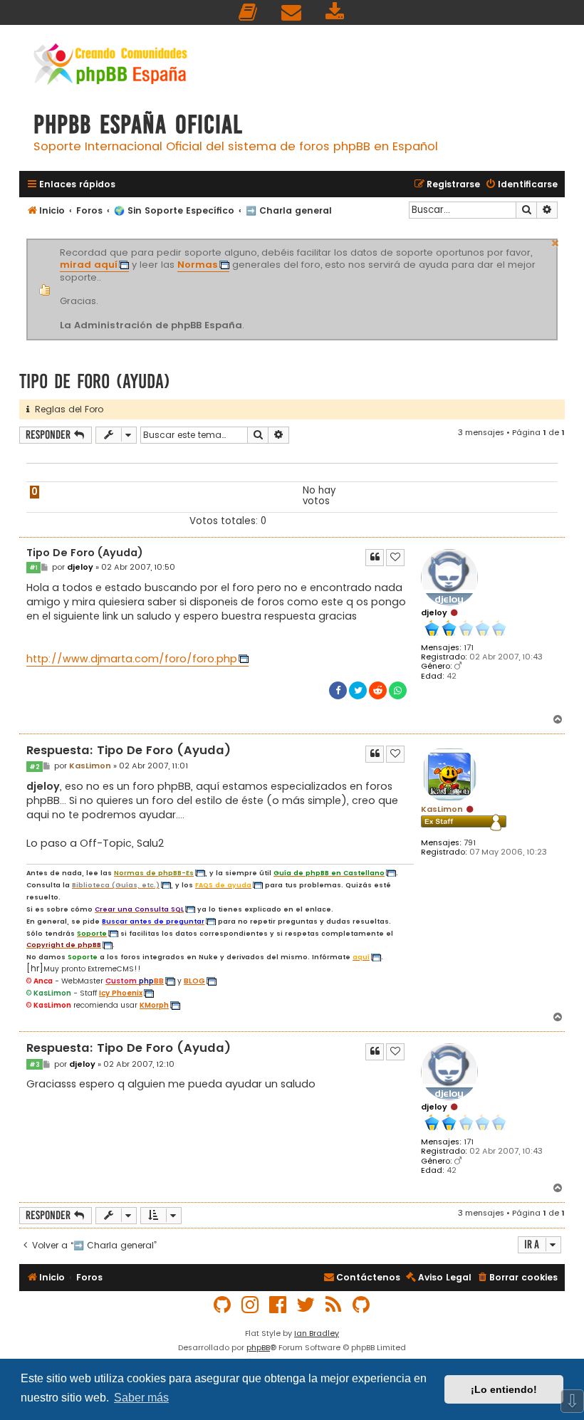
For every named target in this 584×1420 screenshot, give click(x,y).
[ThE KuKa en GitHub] (362, 1305)
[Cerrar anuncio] (555, 241)
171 (469, 647)
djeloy (434, 612)
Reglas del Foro (66, 409)
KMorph (154, 1005)
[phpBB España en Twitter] (306, 1305)
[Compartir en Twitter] (358, 690)
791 (470, 842)
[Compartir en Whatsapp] (398, 690)
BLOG (194, 981)
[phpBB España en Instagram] (251, 1305)
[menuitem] (249, 12)
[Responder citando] (374, 557)
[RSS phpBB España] (334, 1305)
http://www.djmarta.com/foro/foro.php (131, 659)
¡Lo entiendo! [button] (504, 1389)
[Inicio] (110, 66)
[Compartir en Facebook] (338, 690)
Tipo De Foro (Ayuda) (94, 381)
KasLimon (442, 809)
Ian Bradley (316, 1333)
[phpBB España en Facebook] (278, 1305)
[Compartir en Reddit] (378, 690)
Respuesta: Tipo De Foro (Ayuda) (128, 750)
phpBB (258, 1347)
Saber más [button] (141, 1398)
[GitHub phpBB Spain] (223, 1305)
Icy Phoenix (120, 993)
